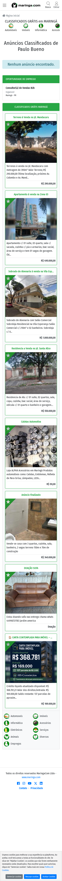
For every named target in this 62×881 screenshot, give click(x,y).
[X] (35, 783)
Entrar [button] (56, 7)
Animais (15, 736)
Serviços (44, 729)
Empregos (16, 743)
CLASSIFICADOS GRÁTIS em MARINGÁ (31, 21)
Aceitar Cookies (49, 876)
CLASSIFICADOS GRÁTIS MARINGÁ (31, 106)
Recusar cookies (31, 876)
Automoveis (17, 716)
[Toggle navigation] (5, 5)
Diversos (44, 736)
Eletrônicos (16, 729)
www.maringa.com (31, 777)
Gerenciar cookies (14, 876)
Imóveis (44, 716)
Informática (17, 722)
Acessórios (45, 722)
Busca (48, 7)
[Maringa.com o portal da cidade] (26, 5)
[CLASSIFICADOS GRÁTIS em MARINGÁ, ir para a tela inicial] (39, 14)
